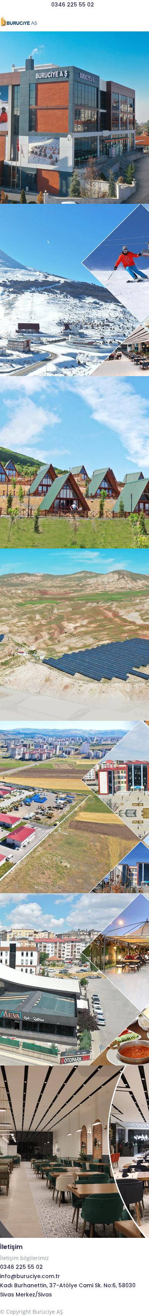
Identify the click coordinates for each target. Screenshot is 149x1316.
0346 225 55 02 (72, 4)
